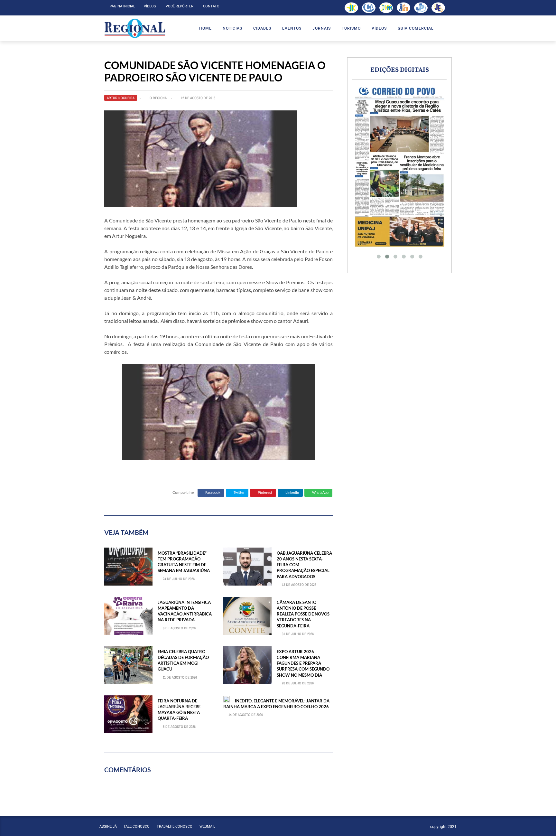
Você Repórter (179, 6)
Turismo (351, 28)
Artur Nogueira (120, 98)
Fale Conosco (137, 826)
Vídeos (150, 6)
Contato (211, 6)
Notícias (232, 28)
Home (205, 28)
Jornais (321, 28)
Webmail (207, 826)
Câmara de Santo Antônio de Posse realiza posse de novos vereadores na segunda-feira (303, 614)
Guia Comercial (415, 28)
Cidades (262, 28)
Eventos (291, 28)
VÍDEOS (379, 28)
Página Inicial (122, 6)
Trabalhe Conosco (174, 826)
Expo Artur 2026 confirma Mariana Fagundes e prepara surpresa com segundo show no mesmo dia (303, 663)
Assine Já (108, 826)
